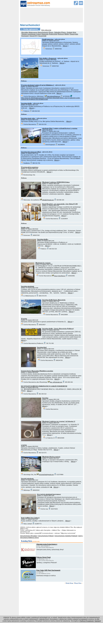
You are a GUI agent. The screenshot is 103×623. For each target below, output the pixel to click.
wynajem (24, 445)
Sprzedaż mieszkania (27, 478)
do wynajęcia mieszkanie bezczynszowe (49, 494)
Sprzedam (45, 398)
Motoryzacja (33, 32)
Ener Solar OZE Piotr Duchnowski (48, 570)
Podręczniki (53, 34)
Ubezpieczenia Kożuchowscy (46, 544)
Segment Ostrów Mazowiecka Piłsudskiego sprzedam (37, 371)
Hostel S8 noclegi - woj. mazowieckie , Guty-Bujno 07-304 (60, 204)
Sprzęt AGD (42, 36)
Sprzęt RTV (34, 36)
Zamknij (97, 621)
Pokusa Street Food (43, 557)
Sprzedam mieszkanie (27, 286)
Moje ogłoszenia (46, 30)
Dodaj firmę (69, 583)
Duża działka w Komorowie (48, 58)
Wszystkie (24, 32)
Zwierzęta (45, 34)
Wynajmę (24, 318)
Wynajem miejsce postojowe (29, 167)
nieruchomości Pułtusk (46, 536)
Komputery (25, 36)
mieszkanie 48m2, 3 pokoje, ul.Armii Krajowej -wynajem (59, 128)
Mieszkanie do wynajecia (42, 263)
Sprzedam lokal (41, 347)
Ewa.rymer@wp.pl (59, 276)
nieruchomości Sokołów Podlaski (66, 536)
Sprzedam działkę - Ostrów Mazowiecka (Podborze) (58, 328)
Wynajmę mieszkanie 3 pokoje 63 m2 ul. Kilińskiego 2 (37, 85)
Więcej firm (77, 583)
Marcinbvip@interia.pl (53, 96)
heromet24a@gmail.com (46, 474)
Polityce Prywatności (87, 621)
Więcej (65, 46)
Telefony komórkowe (29, 34)
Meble (67, 34)
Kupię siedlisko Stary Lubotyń (30, 517)
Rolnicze (61, 34)
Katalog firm (26, 541)
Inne (74, 32)
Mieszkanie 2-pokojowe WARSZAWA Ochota (56, 182)
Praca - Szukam (67, 32)
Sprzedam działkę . (43, 239)
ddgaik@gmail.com (48, 200)
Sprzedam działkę (26, 103)
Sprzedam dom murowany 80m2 (31, 152)
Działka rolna (25, 227)
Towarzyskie (74, 34)
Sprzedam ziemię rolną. (28, 118)
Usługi (39, 34)
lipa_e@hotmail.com (56, 382)
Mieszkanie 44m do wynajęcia (51, 456)
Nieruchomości (43, 32)
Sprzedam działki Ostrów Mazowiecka (53, 300)
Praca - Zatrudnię (55, 32)
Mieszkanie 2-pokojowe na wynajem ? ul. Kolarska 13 (58, 421)
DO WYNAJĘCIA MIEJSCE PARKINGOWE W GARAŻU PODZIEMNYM (44, 386)
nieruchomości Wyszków (28, 536)
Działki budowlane (48, 39)
